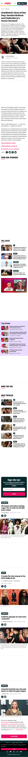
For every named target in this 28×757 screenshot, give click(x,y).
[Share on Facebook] (7, 152)
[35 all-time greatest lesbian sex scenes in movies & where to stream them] (6, 419)
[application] (14, 285)
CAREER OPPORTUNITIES (17, 743)
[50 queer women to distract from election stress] (4, 328)
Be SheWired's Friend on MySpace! (10, 149)
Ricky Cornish (6, 693)
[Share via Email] (10, 152)
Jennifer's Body (12, 724)
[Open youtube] (21, 751)
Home (2, 9)
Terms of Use (3, 746)
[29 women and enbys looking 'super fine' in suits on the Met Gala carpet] (14, 526)
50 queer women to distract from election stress (17, 327)
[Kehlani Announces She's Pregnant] (4, 340)
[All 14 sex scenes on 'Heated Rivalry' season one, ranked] (6, 402)
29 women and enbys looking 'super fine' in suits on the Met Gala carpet (13, 508)
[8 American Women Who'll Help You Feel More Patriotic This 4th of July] (4, 334)
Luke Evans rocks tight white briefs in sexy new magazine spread (19, 265)
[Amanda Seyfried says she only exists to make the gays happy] (14, 707)
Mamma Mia (4, 724)
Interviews (4, 686)
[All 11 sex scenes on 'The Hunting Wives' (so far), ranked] (6, 427)
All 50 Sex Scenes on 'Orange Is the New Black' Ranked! (18, 437)
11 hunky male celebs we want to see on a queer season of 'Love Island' (19, 249)
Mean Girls (19, 724)
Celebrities (16, 262)
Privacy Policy (21, 744)
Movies (15, 408)
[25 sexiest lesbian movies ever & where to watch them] (6, 411)
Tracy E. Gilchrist (10, 56)
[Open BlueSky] (10, 751)
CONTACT (7, 743)
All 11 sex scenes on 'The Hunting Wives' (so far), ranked (19, 428)
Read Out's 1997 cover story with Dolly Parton (19, 273)
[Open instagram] (17, 751)
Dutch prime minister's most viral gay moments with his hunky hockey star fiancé (20, 258)
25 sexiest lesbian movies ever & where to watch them (19, 412)
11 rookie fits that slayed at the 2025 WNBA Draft (13, 577)
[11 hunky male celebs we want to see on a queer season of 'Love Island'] (6, 248)
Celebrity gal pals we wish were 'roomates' (13, 618)
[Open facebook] (7, 751)
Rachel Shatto (6, 512)
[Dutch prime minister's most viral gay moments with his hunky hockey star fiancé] (6, 256)
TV (14, 245)
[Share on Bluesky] (15, 152)
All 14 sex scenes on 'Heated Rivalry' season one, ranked (19, 403)
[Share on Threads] (12, 152)
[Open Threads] (14, 751)
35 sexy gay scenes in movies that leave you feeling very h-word (19, 445)
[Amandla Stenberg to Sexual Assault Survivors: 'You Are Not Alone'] (4, 346)
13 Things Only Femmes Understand (15, 350)
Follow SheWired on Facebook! (9, 146)
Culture (15, 253)
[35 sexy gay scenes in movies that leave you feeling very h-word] (6, 444)
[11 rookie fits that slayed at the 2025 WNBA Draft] (14, 597)
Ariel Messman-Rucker (7, 580)
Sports (3, 573)
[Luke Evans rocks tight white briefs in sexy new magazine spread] (6, 264)
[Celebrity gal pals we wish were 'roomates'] (14, 635)
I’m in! (14, 494)
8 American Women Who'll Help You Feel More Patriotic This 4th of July (18, 334)
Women (7, 9)
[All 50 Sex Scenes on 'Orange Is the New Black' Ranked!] (6, 436)
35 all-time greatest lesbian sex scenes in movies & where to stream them (19, 421)
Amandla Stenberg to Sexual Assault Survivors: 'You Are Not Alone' (17, 345)
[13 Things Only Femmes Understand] (4, 351)
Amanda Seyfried (5, 722)
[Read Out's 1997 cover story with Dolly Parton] (6, 272)
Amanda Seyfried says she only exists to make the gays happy (13, 690)
